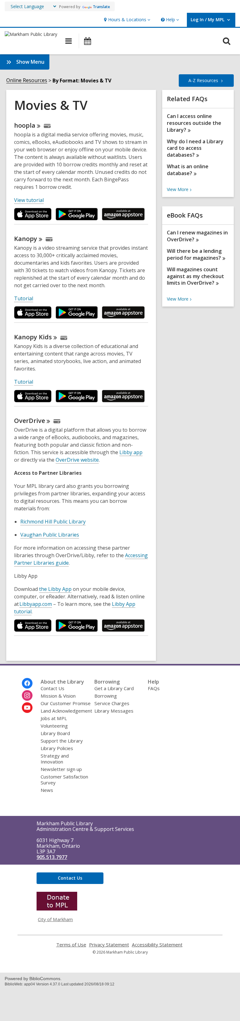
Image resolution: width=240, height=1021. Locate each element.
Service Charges (111, 703)
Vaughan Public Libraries (49, 534)
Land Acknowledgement (66, 711)
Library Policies (57, 748)
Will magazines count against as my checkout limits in (195, 276)
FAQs (154, 688)
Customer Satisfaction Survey (64, 779)
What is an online (187, 170)
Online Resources (26, 80)
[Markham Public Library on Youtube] (27, 707)
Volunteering (54, 726)
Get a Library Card (114, 688)
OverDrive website (77, 459)
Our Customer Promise (66, 703)
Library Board (55, 733)
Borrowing (105, 696)
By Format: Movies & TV (81, 80)
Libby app (130, 452)
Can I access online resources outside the (194, 123)
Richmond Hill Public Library (53, 521)
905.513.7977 (52, 857)
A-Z (203, 80)
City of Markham (55, 919)
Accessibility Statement (157, 945)
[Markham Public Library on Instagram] (27, 695)
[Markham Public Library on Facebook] (27, 683)
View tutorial (29, 200)
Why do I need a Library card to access (195, 148)
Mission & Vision (58, 696)
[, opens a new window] (57, 909)
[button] (126, 20)
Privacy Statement (109, 945)
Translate (101, 6)
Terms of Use (71, 945)
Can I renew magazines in (197, 236)
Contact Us (52, 688)
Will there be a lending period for (194, 254)
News (47, 790)
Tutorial (23, 298)
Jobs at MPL (54, 718)
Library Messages (113, 711)
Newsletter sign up (61, 769)
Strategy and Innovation (55, 759)
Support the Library (62, 741)
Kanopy (33, 337)
